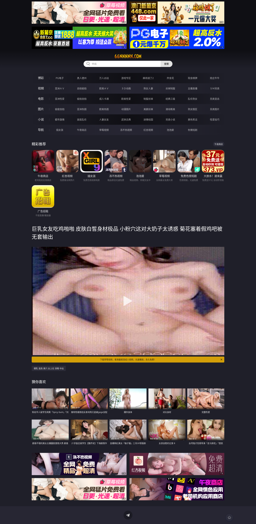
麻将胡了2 (148, 78)
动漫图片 (126, 109)
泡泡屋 (170, 130)
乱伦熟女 (192, 98)
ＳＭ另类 (214, 88)
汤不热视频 (126, 130)
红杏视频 (148, 130)
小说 (41, 119)
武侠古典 (126, 119)
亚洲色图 (82, 109)
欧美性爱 (126, 98)
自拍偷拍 (82, 88)
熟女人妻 (148, 88)
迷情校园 (148, 119)
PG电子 (60, 78)
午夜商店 (82, 130)
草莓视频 (104, 130)
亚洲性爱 (59, 98)
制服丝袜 (148, 98)
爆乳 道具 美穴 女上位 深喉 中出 (49, 368)
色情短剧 (192, 130)
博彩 (41, 78)
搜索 (166, 63)
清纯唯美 (170, 109)
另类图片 (214, 109)
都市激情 (59, 119)
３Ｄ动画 (126, 88)
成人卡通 (104, 98)
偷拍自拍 (82, 98)
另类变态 (214, 98)
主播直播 (192, 88)
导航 (41, 130)
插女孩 (59, 130)
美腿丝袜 (148, 109)
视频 (41, 88)
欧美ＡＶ (104, 88)
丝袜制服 (170, 88)
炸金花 (170, 78)
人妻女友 (104, 119)
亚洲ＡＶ (59, 88)
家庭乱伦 (82, 119)
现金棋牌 (192, 78)
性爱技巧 (214, 119)
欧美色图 (104, 109)
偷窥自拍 (59, 109)
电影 (41, 99)
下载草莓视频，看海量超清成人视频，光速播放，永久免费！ (128, 359)
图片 (41, 109)
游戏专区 (126, 78)
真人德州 (82, 78)
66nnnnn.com (128, 56)
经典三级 (170, 98)
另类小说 (170, 119)
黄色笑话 (192, 119)
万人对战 (104, 78)
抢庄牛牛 (214, 78)
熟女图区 (192, 109)
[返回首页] (229, 517)
